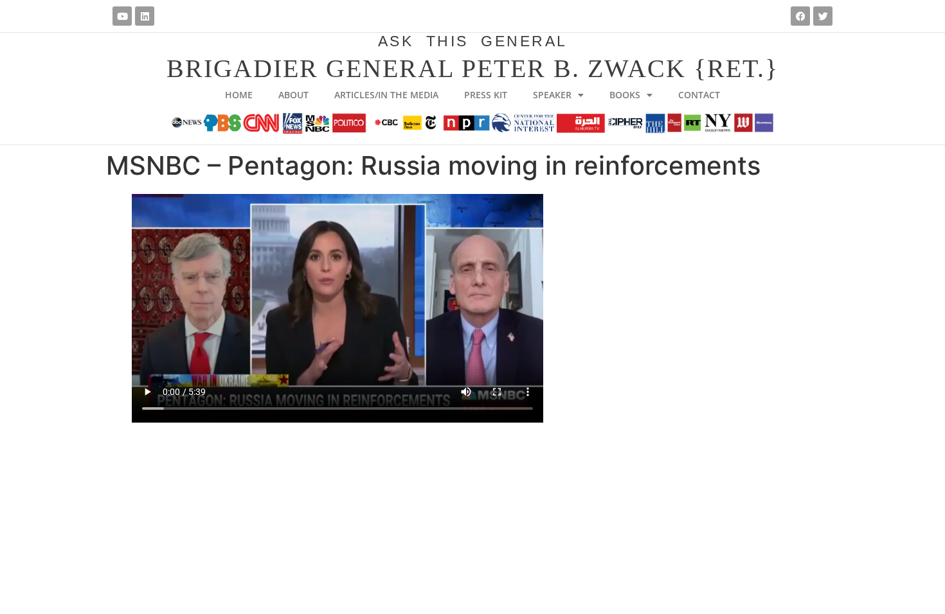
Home (239, 95)
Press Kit (485, 95)
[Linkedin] (144, 16)
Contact (699, 95)
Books (624, 95)
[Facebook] (800, 16)
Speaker (552, 95)
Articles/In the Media (386, 95)
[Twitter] (823, 16)
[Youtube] (122, 16)
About (293, 95)
